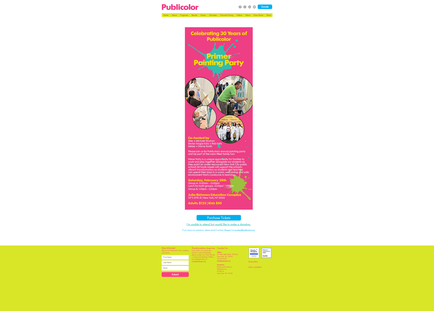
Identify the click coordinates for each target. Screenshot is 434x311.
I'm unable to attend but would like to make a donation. (219, 224)
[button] (174, 15)
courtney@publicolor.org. (244, 230)
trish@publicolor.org (223, 261)
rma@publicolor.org (199, 261)
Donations (220, 265)
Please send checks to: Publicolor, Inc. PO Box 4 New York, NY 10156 (226, 270)
